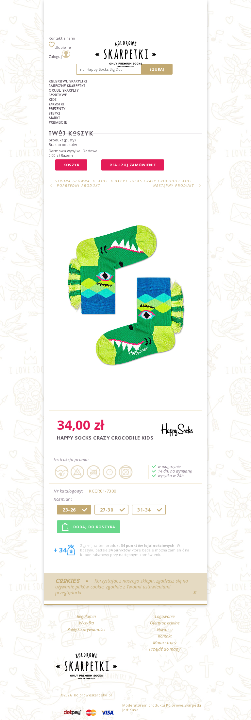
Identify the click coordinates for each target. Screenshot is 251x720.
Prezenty (57, 108)
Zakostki (56, 104)
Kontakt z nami (62, 38)
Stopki (54, 113)
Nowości (165, 629)
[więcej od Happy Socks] (177, 430)
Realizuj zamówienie (132, 164)
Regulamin (86, 616)
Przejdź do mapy (164, 649)
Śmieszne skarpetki (67, 85)
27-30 (106, 510)
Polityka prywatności (86, 629)
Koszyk (71, 164)
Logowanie (165, 616)
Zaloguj (55, 56)
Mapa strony (164, 642)
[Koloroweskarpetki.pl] (125, 54)
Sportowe (58, 95)
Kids (53, 99)
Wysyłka (86, 623)
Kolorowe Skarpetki (68, 81)
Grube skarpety (64, 90)
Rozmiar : (63, 499)
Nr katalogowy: (68, 491)
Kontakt (165, 636)
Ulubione (63, 47)
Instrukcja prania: (71, 459)
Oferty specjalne (165, 623)
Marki (54, 118)
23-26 (69, 510)
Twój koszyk (71, 133)
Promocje (58, 122)
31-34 (144, 510)
